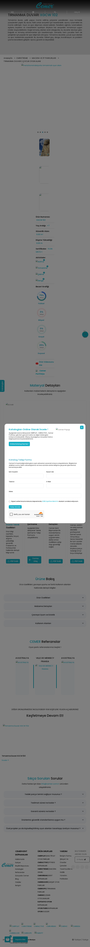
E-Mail (48, 482)
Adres (11, 491)
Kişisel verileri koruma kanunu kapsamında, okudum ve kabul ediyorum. (45, 501)
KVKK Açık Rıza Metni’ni (50, 501)
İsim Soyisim (13, 472)
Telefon (11, 482)
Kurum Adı (50, 472)
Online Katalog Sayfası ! (19, 444)
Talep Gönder (15, 507)
